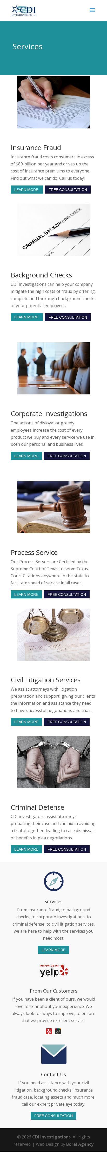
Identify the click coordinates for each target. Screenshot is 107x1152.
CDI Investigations (51, 1137)
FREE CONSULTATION (68, 190)
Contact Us (53, 1074)
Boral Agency (79, 1144)
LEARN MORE (26, 190)
